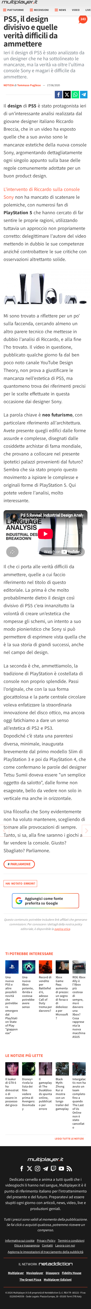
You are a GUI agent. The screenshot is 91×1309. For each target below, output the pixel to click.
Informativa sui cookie (19, 1240)
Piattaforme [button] (15, 10)
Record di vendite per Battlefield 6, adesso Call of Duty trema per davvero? (45, 994)
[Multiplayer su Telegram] (45, 1168)
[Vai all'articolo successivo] (4, 830)
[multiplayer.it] (45, 1159)
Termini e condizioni (71, 1240)
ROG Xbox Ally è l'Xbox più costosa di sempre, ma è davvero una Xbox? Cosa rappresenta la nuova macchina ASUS (78, 1007)
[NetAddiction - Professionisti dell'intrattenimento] (55, 1264)
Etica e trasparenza (27, 1245)
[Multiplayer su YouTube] (61, 1168)
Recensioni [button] (41, 10)
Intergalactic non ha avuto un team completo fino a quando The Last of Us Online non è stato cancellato (79, 1103)
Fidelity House (71, 1273)
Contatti (47, 1245)
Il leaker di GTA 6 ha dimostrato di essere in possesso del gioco (12, 1092)
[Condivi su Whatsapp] (75, 94)
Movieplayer (34, 1273)
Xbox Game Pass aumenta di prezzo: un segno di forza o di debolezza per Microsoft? (62, 997)
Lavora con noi (65, 1245)
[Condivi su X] (67, 94)
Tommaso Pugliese (29, 85)
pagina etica (62, 929)
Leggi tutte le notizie (69, 1138)
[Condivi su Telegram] (83, 94)
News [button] (62, 10)
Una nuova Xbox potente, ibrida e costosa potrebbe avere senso (28, 992)
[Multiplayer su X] (29, 1168)
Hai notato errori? (20, 883)
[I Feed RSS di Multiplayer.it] (69, 1168)
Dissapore (52, 1273)
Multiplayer (16, 1273)
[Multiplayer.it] (20, 2)
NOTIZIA (9, 85)
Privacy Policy (46, 1240)
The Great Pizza (30, 1279)
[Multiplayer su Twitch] (53, 1168)
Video (76, 10)
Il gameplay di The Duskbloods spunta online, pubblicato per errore (45, 1094)
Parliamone (19, 864)
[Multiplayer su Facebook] (21, 1168)
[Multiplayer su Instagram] (37, 1168)
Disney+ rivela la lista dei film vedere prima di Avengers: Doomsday (28, 1094)
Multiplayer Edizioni (58, 1279)
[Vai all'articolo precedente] (86, 830)
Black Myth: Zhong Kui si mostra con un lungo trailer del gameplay (62, 1094)
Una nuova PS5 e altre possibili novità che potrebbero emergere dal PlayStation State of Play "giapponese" (11, 1005)
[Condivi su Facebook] (58, 94)
